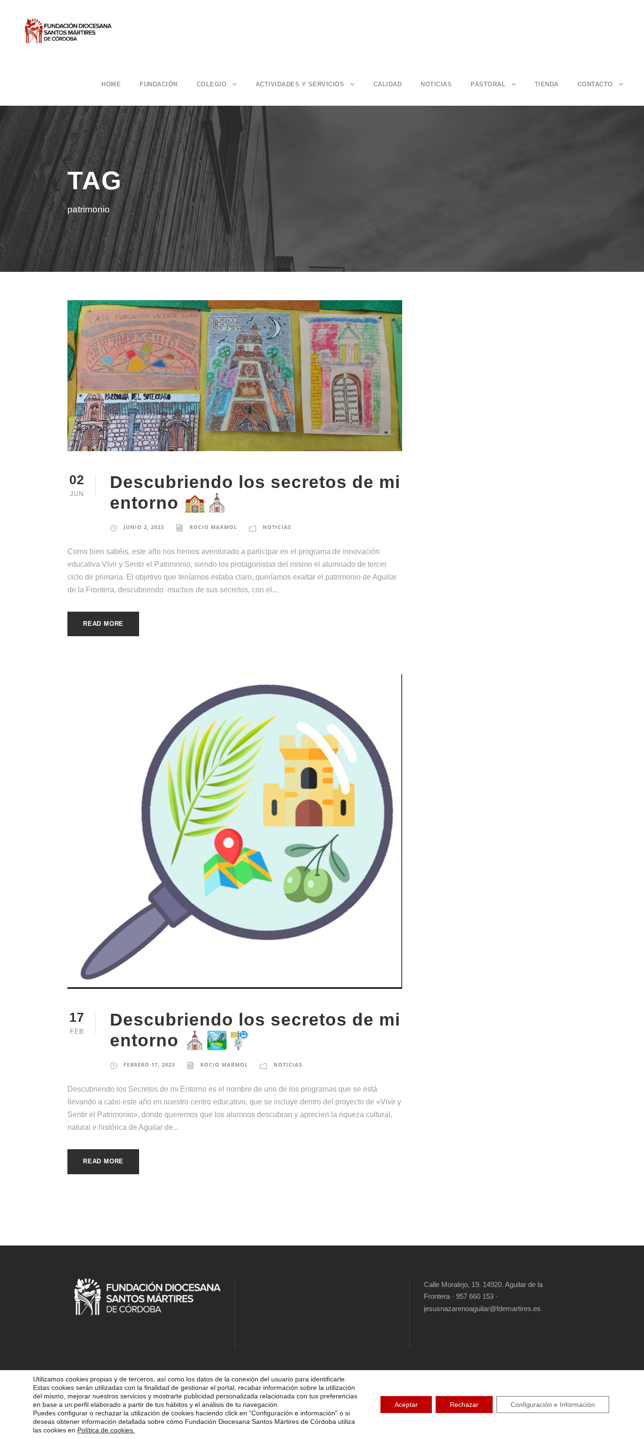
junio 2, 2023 (144, 526)
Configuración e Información (553, 1404)
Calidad (387, 84)
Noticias (436, 84)
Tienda (547, 84)
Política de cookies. (106, 1430)
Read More (103, 623)
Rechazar (464, 1404)
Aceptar (406, 1404)
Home (111, 84)
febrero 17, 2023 (149, 1064)
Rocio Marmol (213, 526)
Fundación (159, 84)
